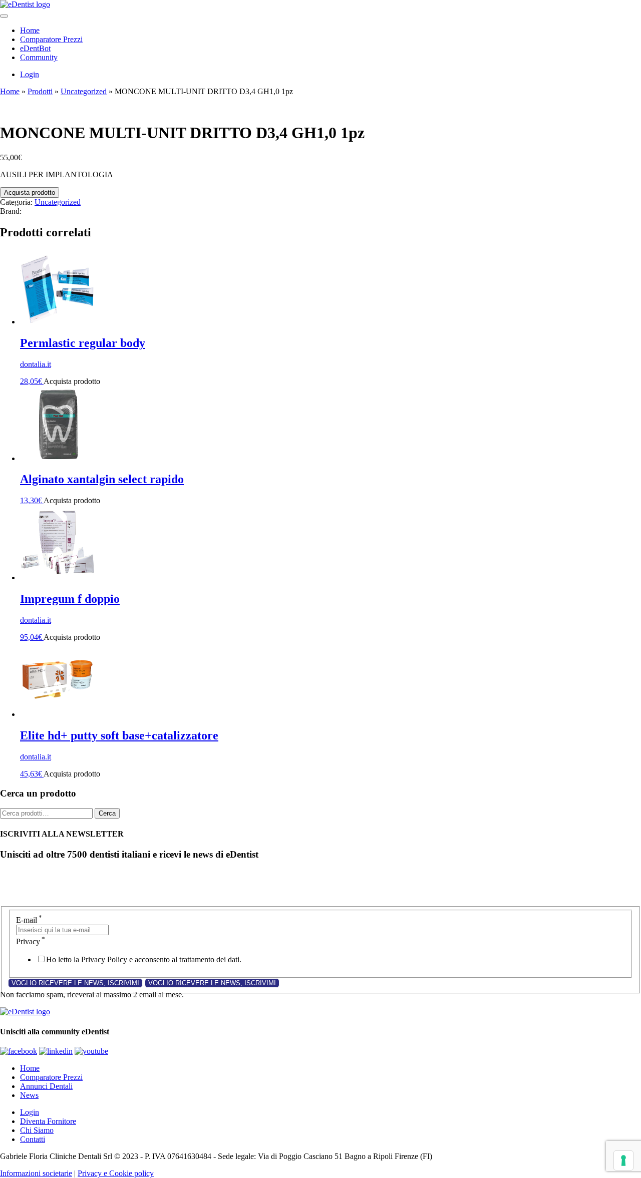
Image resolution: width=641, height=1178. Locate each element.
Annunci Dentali (46, 1086)
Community (39, 57)
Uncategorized (84, 91)
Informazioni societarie (36, 1173)
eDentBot (35, 48)
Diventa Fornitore (48, 1121)
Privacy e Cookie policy (116, 1173)
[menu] (4, 16)
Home (30, 30)
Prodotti (40, 91)
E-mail (29, 920)
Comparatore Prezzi (51, 39)
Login (29, 74)
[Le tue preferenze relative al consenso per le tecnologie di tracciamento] (623, 1160)
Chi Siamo (37, 1130)
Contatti (32, 1139)
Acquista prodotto (29, 192)
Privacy (30, 941)
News (29, 1095)
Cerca (107, 813)
